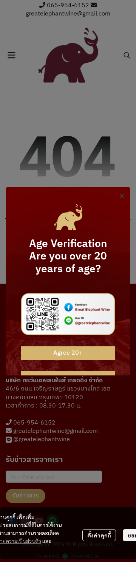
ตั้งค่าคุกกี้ (99, 535)
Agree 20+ (68, 353)
